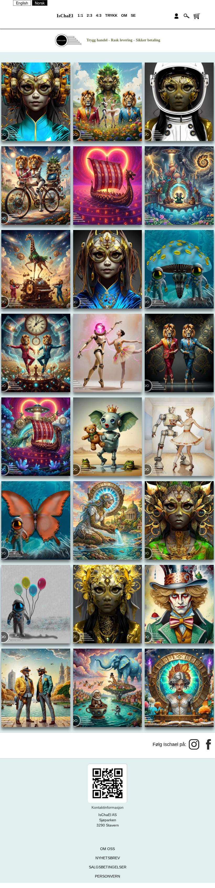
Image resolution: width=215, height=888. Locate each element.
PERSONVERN (107, 876)
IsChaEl (65, 15)
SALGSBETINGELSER (107, 867)
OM (124, 15)
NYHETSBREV (107, 858)
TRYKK (111, 15)
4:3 (98, 15)
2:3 (89, 15)
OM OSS (107, 849)
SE (133, 15)
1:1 (80, 15)
